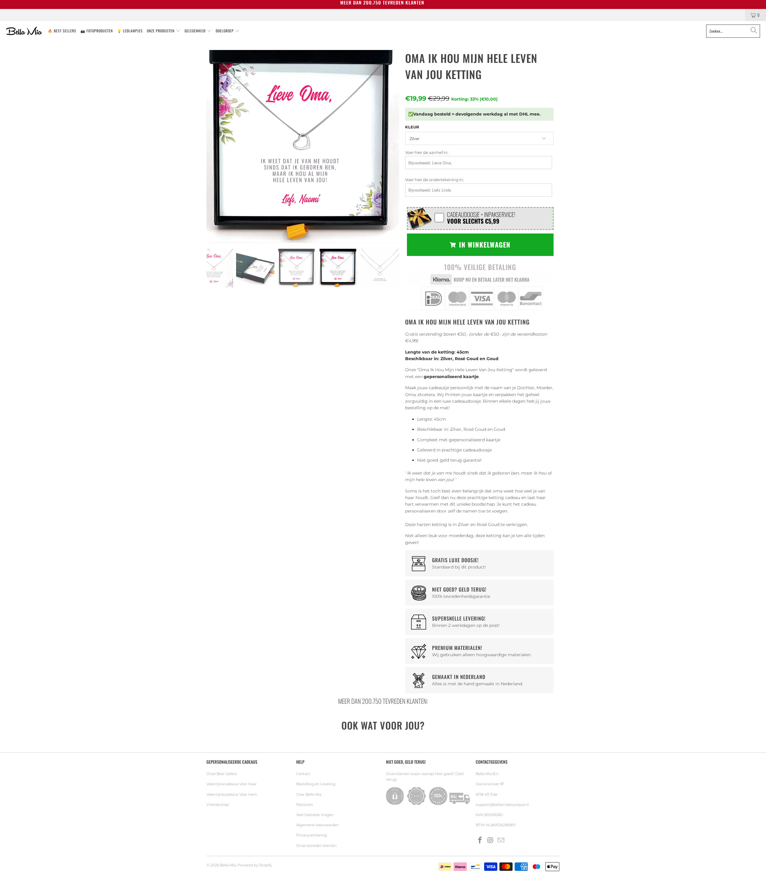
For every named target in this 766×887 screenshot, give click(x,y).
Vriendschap (217, 804)
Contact (303, 773)
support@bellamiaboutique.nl (502, 804)
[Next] (393, 146)
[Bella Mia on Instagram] (490, 840)
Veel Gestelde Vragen (315, 814)
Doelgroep (225, 30)
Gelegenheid (196, 30)
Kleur (412, 127)
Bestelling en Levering (315, 784)
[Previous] (212, 146)
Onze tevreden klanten (316, 845)
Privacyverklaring (311, 835)
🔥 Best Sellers (62, 30)
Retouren (304, 804)
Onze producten (161, 30)
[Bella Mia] (24, 31)
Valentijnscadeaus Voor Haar (231, 784)
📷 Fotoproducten (96, 30)
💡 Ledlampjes (130, 30)
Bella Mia (228, 865)
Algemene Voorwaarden (317, 825)
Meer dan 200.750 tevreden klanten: (383, 701)
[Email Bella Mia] (500, 840)
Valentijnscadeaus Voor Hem (231, 794)
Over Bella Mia (308, 794)
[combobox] (733, 31)
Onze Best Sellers (221, 773)
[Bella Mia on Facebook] (480, 840)
